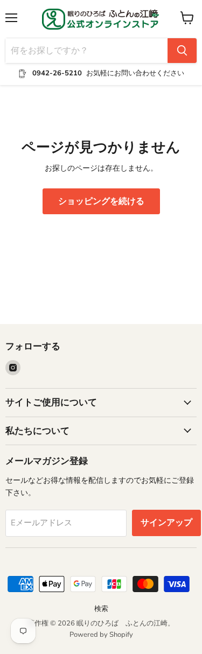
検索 (101, 609)
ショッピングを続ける (101, 201)
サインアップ (166, 523)
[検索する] (182, 50)
